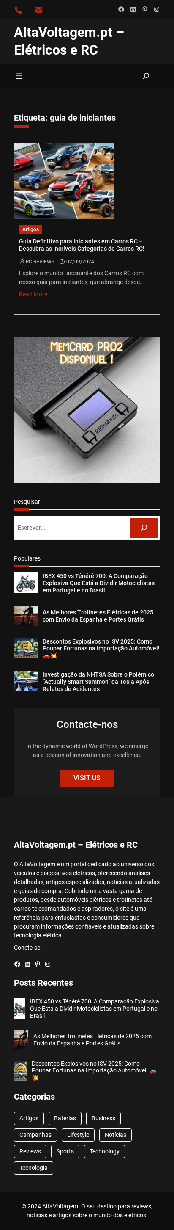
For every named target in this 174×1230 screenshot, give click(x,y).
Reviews (30, 1151)
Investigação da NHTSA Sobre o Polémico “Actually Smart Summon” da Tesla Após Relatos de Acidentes (98, 681)
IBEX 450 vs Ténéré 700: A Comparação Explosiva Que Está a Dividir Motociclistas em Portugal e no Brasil (99, 583)
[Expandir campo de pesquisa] (146, 76)
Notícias (115, 1134)
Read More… (35, 294)
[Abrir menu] (19, 76)
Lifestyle (78, 1134)
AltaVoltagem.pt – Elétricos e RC (76, 845)
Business (103, 1118)
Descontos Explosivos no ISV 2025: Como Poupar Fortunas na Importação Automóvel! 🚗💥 (101, 648)
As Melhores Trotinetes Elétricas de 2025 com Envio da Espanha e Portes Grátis (98, 616)
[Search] (144, 528)
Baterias (65, 1118)
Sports (65, 1151)
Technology (105, 1151)
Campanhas (35, 1134)
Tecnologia (33, 1167)
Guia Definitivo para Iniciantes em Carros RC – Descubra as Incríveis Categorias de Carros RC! (81, 245)
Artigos (30, 229)
